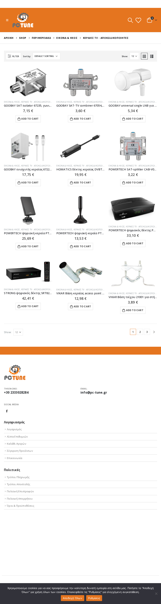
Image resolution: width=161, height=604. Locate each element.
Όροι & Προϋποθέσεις (20, 505)
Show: (125, 56)
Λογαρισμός (14, 429)
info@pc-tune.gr (93, 392)
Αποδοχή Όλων (72, 598)
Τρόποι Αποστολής (18, 484)
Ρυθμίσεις (94, 598)
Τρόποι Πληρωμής (18, 477)
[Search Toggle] (130, 20)
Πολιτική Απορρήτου (20, 498)
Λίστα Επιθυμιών (17, 436)
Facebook (7, 411)
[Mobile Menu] (7, 20)
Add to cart (29, 118)
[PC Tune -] (23, 20)
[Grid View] (144, 56)
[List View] (151, 56)
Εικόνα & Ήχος (12, 101)
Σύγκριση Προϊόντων (20, 451)
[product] (28, 82)
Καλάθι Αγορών (16, 443)
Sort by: (27, 56)
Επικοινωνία (14, 458)
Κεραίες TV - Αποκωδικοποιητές (38, 101)
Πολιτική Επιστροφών (20, 491)
